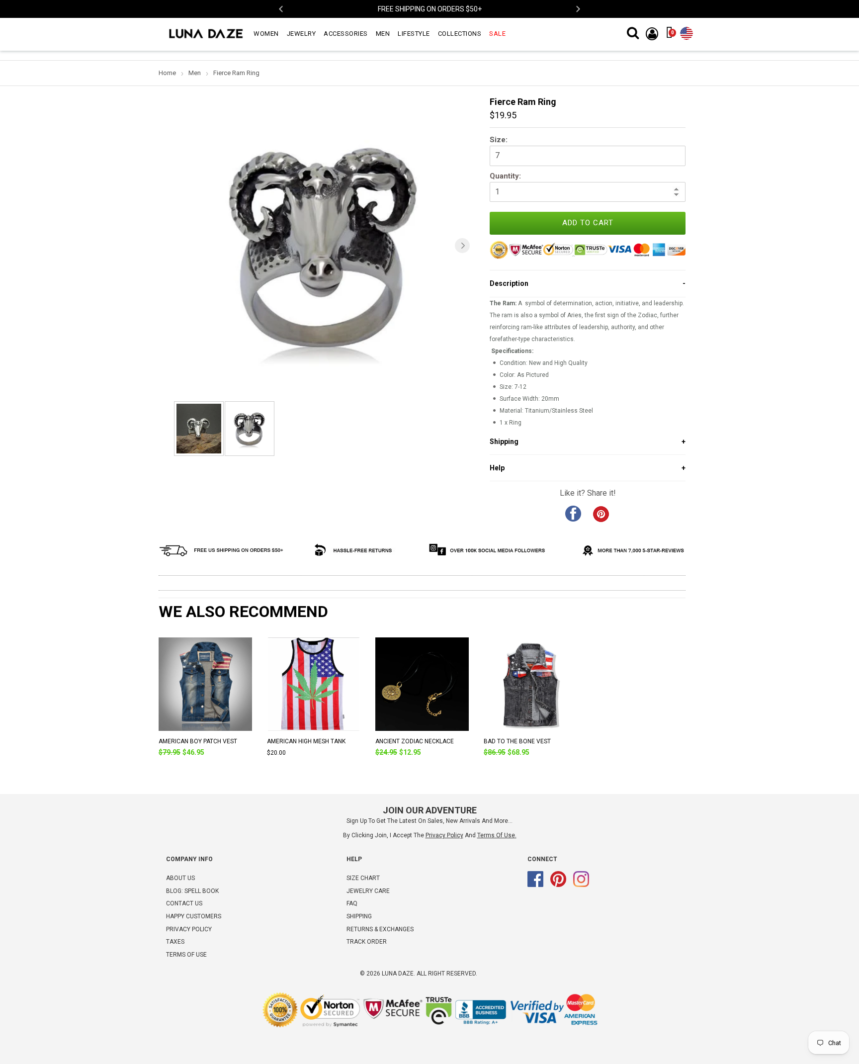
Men (383, 33)
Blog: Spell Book (192, 890)
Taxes (175, 941)
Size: (499, 139)
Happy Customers (193, 916)
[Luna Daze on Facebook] (535, 885)
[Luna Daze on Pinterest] (558, 885)
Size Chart (363, 878)
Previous (281, 9)
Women (266, 33)
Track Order (366, 941)
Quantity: (505, 176)
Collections (460, 33)
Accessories (346, 33)
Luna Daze (398, 973)
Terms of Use (496, 835)
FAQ (351, 903)
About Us (180, 878)
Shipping (359, 916)
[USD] (686, 31)
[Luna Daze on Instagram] (581, 885)
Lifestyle (414, 33)
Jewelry (301, 33)
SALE (497, 33)
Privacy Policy (189, 929)
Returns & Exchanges (380, 929)
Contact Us (184, 903)
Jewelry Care (368, 890)
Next (577, 9)
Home (167, 73)
